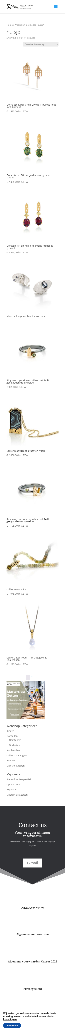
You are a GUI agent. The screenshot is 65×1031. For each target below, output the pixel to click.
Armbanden (13, 750)
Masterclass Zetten (17, 794)
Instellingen (10, 1019)
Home (9, 24)
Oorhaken (14, 745)
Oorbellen (12, 736)
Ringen (10, 731)
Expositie (11, 789)
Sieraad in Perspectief (18, 779)
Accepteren (12, 1025)
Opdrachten (13, 784)
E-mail (32, 863)
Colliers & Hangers (16, 755)
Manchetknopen (15, 765)
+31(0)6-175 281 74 (32, 908)
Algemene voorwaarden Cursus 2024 (32, 961)
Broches (11, 760)
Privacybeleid (32, 989)
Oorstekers (15, 740)
